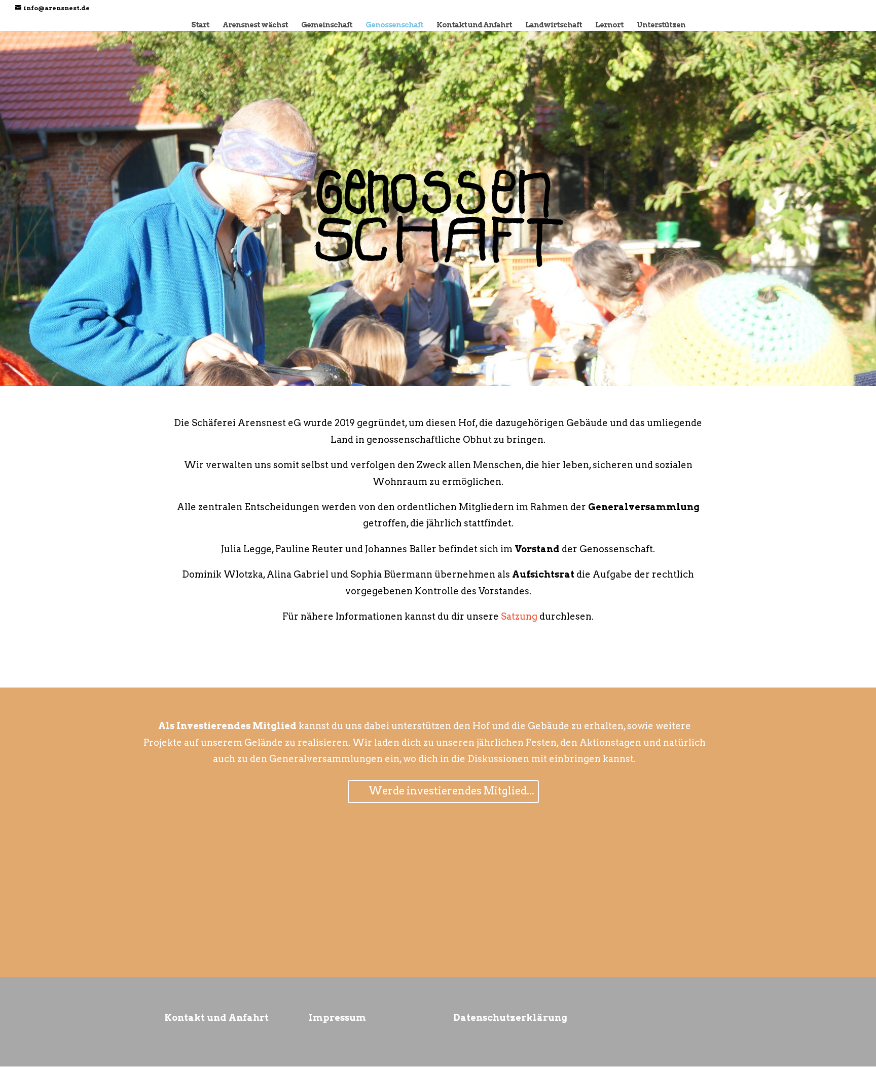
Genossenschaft (394, 25)
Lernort (609, 25)
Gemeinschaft (326, 25)
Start (200, 25)
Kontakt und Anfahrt (474, 25)
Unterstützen (661, 25)
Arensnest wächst (255, 25)
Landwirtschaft (553, 25)
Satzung (519, 616)
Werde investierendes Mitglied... (451, 791)
